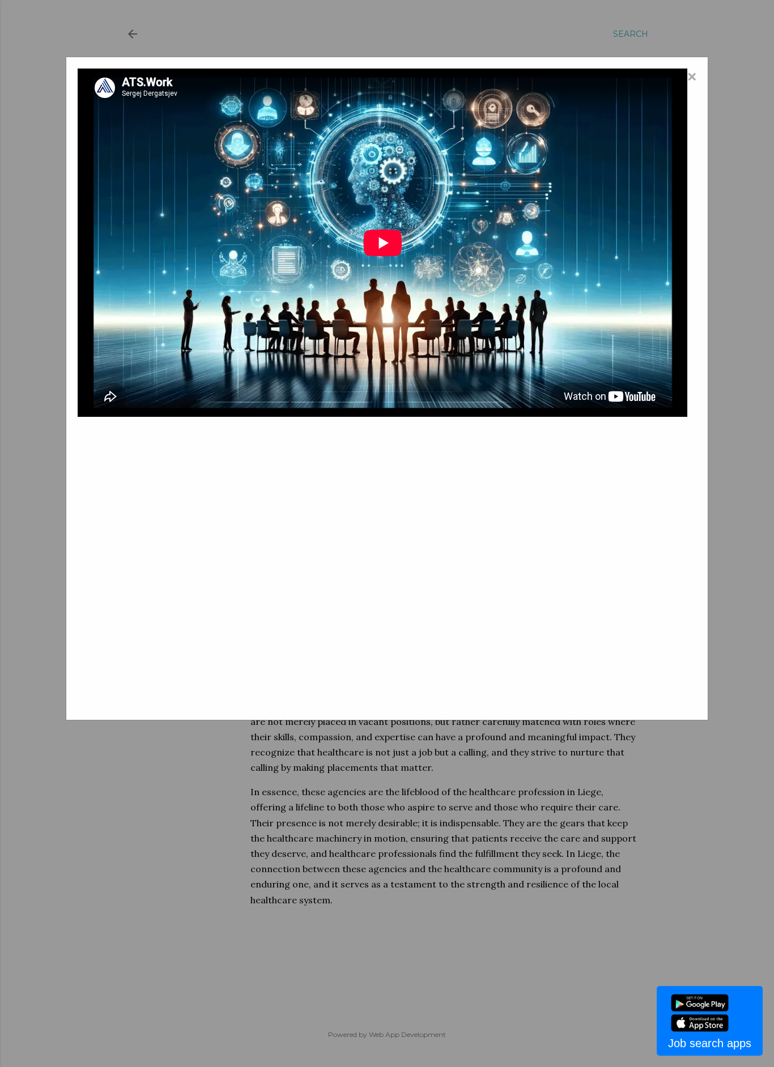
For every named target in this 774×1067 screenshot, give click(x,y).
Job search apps (709, 1043)
